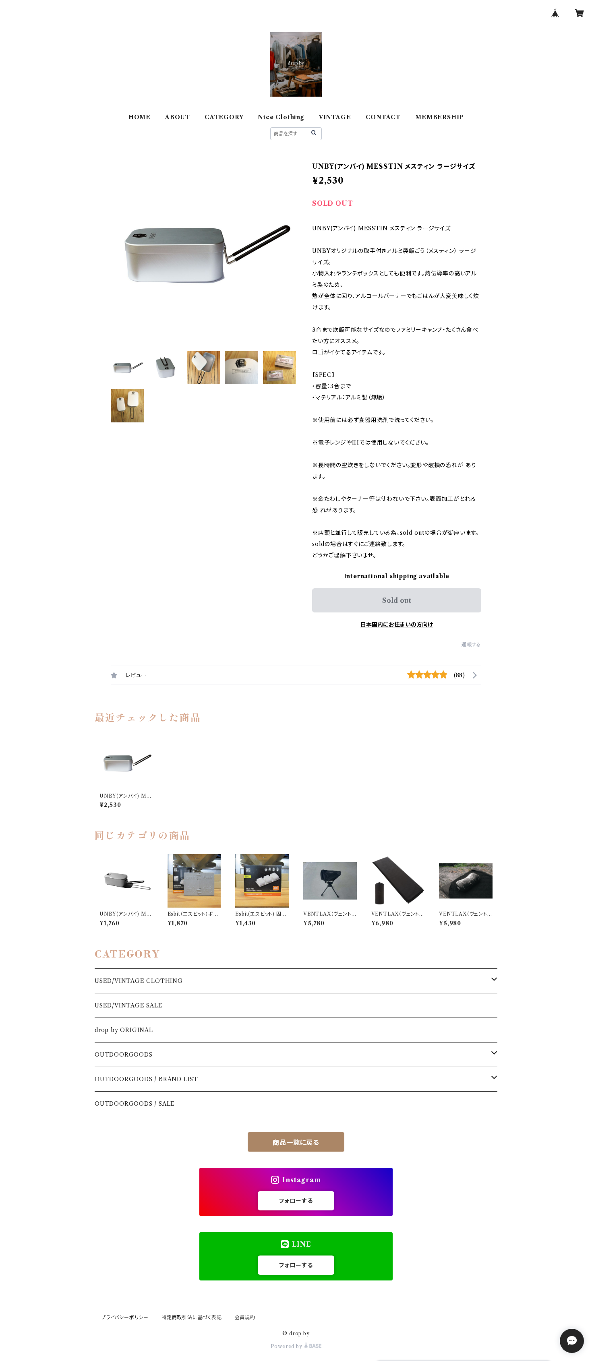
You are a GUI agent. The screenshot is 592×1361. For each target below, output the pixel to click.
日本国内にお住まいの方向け (396, 624)
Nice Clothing (281, 117)
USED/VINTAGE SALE (129, 1005)
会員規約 (245, 1317)
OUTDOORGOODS (124, 1054)
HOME (139, 117)
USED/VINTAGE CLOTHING (139, 981)
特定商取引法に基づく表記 (191, 1317)
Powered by (287, 1346)
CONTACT (383, 117)
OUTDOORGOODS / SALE (135, 1103)
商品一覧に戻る (296, 1142)
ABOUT (177, 117)
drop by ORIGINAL (124, 1030)
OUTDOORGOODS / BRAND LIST (146, 1079)
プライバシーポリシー (125, 1317)
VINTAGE (335, 117)
